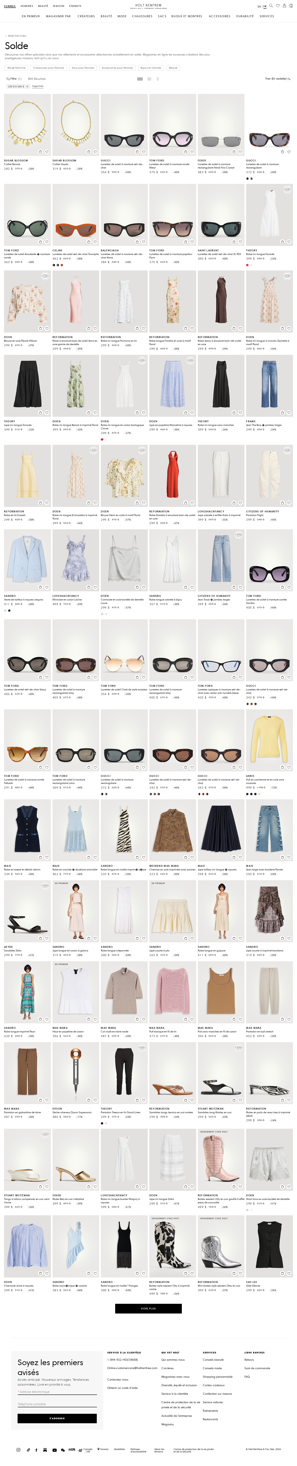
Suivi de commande (257, 1368)
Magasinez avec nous (175, 1377)
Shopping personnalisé (218, 1377)
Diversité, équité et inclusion (179, 1385)
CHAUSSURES (142, 16)
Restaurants (210, 1419)
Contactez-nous (117, 1379)
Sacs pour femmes (83, 67)
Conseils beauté (213, 1360)
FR (264, 6)
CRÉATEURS (86, 16)
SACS (162, 16)
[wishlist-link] (278, 6)
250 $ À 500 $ (16, 86)
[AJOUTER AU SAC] (40, 151)
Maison (58, 6)
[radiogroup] (148, 79)
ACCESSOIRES (220, 16)
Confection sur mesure (217, 1394)
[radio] (140, 79)
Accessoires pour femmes (117, 67)
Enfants (75, 6)
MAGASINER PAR (58, 16)
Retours (249, 1360)
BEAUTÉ (106, 16)
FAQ (247, 1377)
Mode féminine (16, 67)
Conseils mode (212, 1368)
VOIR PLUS (148, 1308)
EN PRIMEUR (31, 16)
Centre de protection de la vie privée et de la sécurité (180, 1405)
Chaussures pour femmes (48, 67)
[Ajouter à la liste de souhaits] (46, 151)
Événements (210, 1411)
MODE (122, 16)
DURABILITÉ (245, 16)
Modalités (119, 1449)
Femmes (10, 6)
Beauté (43, 6)
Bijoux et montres (151, 67)
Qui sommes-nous (173, 1360)
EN (259, 6)
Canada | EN (87, 1450)
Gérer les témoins (159, 1450)
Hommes (27, 6)
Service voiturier (213, 1402)
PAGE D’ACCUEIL (17, 36)
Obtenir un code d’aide (122, 1388)
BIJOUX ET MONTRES (187, 16)
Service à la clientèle (174, 1394)
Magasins (167, 1424)
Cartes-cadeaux (214, 1385)
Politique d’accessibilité (138, 1450)
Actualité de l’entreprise (176, 1416)
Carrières (167, 1368)
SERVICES (267, 16)
